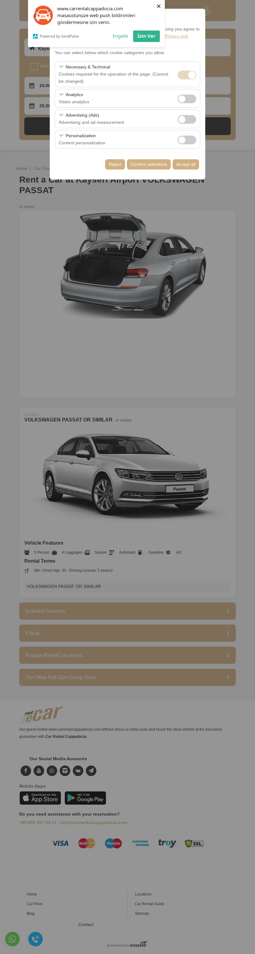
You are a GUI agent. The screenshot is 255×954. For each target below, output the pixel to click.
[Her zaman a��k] (187, 74)
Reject (115, 164)
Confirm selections (149, 164)
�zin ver (187, 99)
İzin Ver (146, 36)
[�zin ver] (187, 98)
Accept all (185, 164)
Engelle (120, 36)
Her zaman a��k (187, 75)
